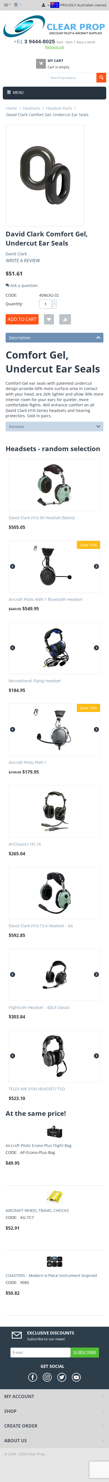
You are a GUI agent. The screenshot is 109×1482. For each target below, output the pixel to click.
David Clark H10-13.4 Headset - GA (41, 926)
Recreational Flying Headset (35, 681)
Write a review (23, 261)
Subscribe (84, 1352)
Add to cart (22, 319)
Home (11, 108)
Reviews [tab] (16, 426)
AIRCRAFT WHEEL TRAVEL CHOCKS (37, 1210)
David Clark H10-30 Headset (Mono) (42, 518)
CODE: (11, 295)
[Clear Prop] (54, 26)
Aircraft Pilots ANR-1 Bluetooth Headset (45, 599)
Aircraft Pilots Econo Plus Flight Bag (39, 1145)
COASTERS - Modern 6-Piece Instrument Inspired (51, 1275)
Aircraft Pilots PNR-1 (27, 762)
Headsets (31, 108)
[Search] (101, 78)
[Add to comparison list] (65, 319)
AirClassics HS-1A (25, 844)
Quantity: (14, 303)
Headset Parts (59, 108)
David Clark (16, 253)
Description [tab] (19, 337)
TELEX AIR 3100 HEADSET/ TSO (37, 1089)
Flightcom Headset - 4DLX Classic (39, 1007)
